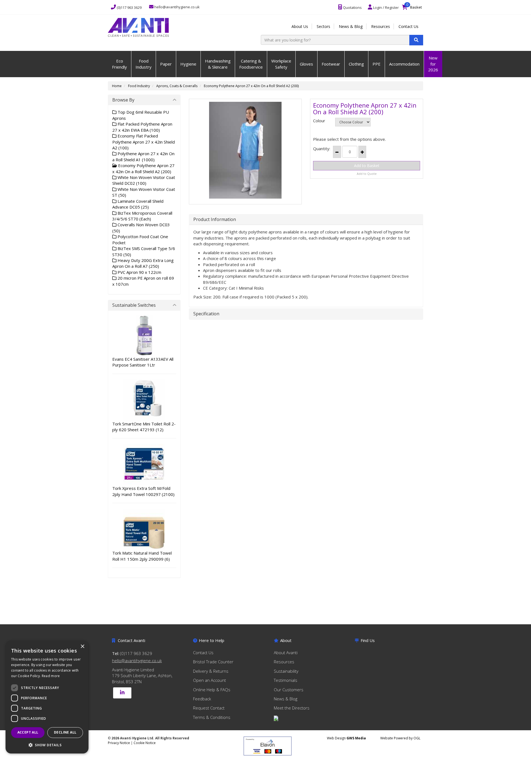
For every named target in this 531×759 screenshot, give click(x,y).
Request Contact (209, 708)
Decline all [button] (65, 732)
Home (117, 86)
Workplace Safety (281, 63)
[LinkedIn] (122, 692)
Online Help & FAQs (211, 689)
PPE (377, 64)
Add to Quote (367, 173)
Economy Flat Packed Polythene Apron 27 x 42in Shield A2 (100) (143, 141)
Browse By (123, 100)
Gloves (306, 64)
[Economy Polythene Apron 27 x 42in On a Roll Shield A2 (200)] (245, 150)
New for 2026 (433, 63)
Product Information (214, 219)
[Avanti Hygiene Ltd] (138, 27)
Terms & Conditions (211, 717)
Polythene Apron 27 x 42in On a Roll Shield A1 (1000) (143, 156)
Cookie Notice (145, 742)
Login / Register (385, 7)
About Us (299, 26)
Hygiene (188, 64)
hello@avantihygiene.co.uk (137, 660)
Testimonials (285, 680)
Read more (51, 676)
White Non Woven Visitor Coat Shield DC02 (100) (143, 180)
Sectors (323, 26)
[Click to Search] (416, 40)
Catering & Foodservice (251, 63)
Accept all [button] (27, 732)
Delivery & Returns (210, 671)
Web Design (346, 738)
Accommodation (404, 64)
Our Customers (288, 689)
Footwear (331, 64)
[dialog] (47, 697)
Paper (166, 64)
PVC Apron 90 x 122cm (138, 272)
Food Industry (144, 63)
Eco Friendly (119, 63)
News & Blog (351, 26)
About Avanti (286, 652)
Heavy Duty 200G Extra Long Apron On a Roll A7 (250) (143, 263)
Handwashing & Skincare (218, 63)
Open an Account (209, 680)
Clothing (356, 64)
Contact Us (408, 26)
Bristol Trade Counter (213, 661)
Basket (413, 6)
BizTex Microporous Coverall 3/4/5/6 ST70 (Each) (142, 216)
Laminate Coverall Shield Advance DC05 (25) (137, 204)
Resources (380, 26)
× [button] (82, 646)
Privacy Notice (119, 742)
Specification (206, 313)
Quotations (352, 7)
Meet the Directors (291, 708)
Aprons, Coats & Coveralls (176, 86)
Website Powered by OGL (400, 738)
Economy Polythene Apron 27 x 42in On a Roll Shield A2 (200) (251, 86)
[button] (47, 745)
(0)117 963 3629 (129, 7)
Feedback (202, 698)
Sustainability (286, 671)
